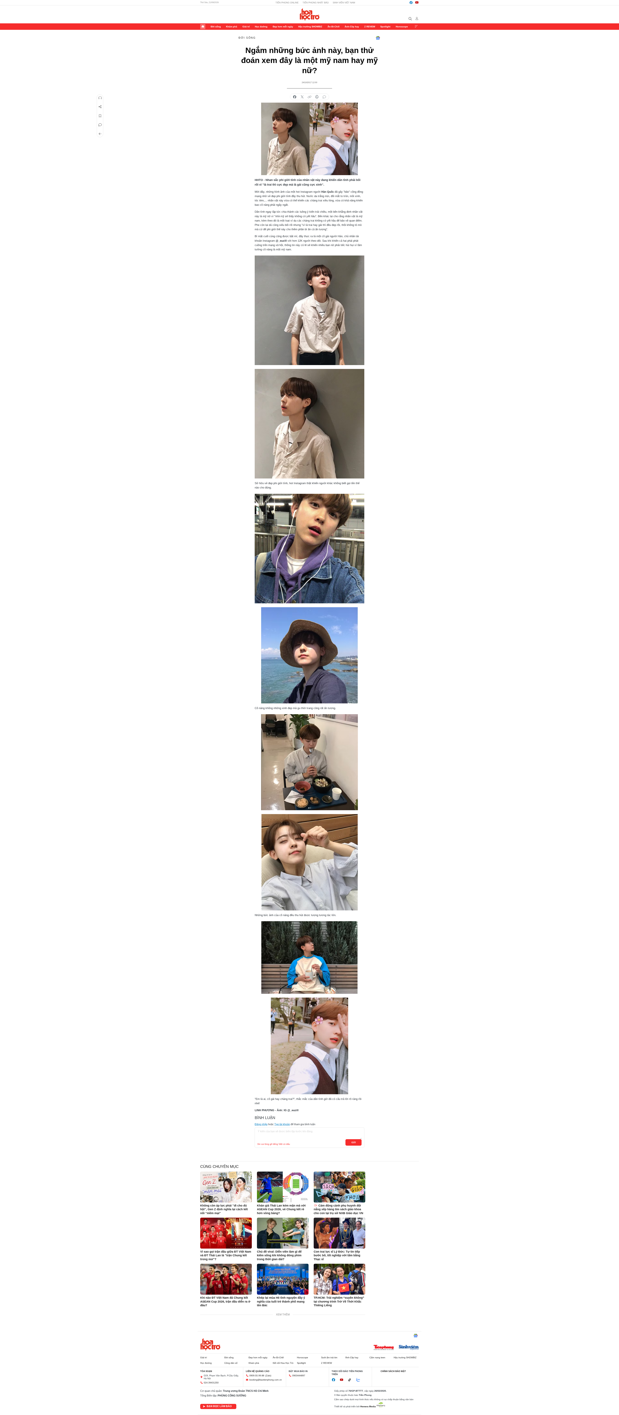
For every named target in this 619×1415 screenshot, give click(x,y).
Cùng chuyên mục (219, 1166)
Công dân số (230, 1363)
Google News (377, 37)
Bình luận (100, 125)
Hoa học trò (210, 1344)
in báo (317, 97)
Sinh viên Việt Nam (344, 2)
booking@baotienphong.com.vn (265, 1379)
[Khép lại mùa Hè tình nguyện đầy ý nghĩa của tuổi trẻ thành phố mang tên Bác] (283, 1279)
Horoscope (402, 26)
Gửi (353, 1142)
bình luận (324, 97)
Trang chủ (202, 26)
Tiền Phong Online (287, 2)
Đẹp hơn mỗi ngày (283, 26)
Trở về (100, 134)
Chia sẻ (100, 107)
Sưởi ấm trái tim (329, 1357)
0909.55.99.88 (256, 1375)
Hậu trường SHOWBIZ (310, 26)
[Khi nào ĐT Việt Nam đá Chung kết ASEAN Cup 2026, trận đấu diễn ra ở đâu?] (226, 1279)
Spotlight (385, 26)
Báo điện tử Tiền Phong (310, 14)
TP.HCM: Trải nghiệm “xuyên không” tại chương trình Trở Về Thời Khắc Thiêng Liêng (339, 1301)
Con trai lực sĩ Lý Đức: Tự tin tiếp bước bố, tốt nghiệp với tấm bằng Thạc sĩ (337, 1255)
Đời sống (216, 26)
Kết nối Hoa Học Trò (283, 1363)
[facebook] (411, 2)
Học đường (261, 26)
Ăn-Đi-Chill (333, 26)
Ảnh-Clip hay (352, 26)
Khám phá (231, 26)
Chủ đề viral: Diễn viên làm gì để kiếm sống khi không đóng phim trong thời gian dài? (279, 1255)
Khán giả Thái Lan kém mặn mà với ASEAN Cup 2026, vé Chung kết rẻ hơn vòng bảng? (281, 1209)
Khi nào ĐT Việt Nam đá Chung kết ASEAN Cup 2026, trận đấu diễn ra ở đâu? (225, 1301)
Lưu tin (100, 116)
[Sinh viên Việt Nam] (409, 1348)
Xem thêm (416, 26)
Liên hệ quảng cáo (257, 1371)
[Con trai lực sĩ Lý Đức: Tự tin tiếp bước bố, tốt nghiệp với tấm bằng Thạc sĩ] (339, 1233)
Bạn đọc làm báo (219, 1406)
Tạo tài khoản (282, 1124)
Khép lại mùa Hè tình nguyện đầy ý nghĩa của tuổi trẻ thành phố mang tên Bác (281, 1301)
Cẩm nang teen (377, 1357)
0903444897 (298, 1375)
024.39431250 (211, 1382)
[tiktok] (351, 1380)
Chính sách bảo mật (393, 1371)
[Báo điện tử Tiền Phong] (384, 1348)
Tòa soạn (206, 1371)
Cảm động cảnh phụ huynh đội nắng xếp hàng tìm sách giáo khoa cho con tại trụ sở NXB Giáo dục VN (338, 1209)
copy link (309, 97)
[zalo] (360, 1380)
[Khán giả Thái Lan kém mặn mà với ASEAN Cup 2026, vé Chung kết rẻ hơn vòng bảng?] (283, 1187)
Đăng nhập (261, 1124)
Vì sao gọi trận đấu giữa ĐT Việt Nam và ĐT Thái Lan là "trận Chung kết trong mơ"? (225, 1255)
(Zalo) (268, 1375)
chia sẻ (294, 97)
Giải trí (246, 26)
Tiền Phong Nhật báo (316, 2)
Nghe (100, 98)
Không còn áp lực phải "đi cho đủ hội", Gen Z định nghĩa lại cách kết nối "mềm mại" (224, 1209)
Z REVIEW (369, 26)
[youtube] (417, 2)
